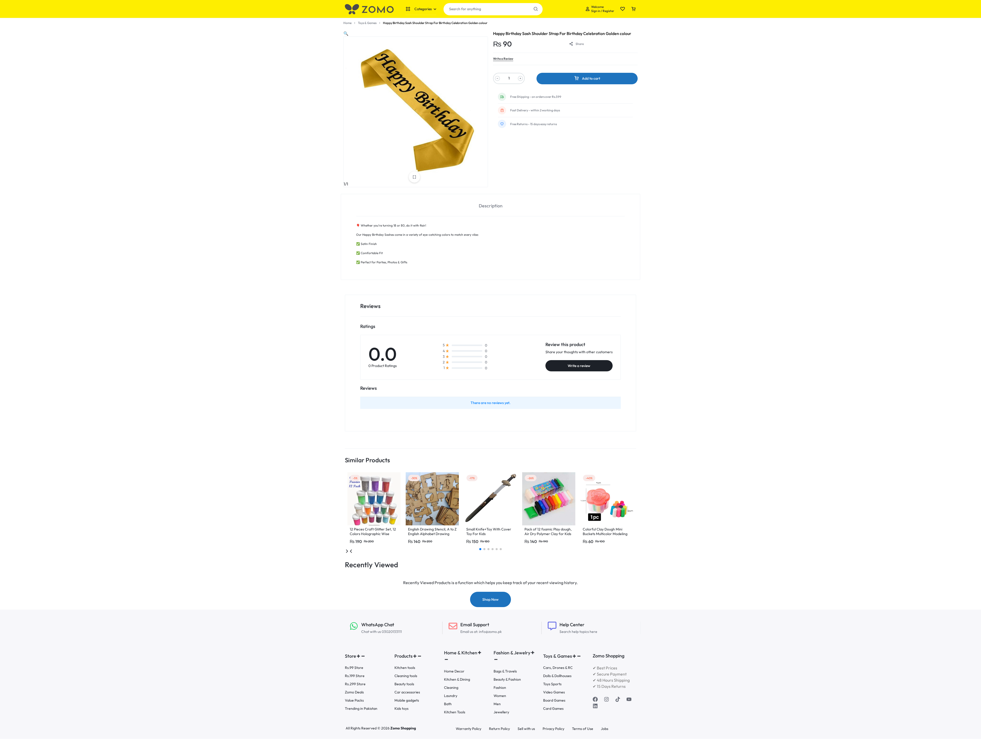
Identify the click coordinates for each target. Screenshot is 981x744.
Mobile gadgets (406, 700)
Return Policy (499, 729)
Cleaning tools (405, 676)
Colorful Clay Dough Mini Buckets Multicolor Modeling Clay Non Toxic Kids (605, 534)
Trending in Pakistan (361, 708)
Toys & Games (367, 23)
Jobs (604, 729)
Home (347, 23)
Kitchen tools (404, 668)
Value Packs (354, 700)
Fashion (500, 688)
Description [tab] (491, 206)
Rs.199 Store (355, 676)
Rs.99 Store (354, 668)
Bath (448, 704)
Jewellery (501, 712)
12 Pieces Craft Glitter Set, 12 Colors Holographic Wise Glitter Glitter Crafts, (373, 534)
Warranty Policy (468, 729)
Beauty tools (404, 684)
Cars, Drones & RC (558, 668)
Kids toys (401, 708)
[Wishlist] (622, 9)
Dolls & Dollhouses (557, 676)
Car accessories (407, 692)
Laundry (450, 696)
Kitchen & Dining (457, 679)
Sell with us (526, 729)
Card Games (553, 708)
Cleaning (451, 688)
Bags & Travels (505, 671)
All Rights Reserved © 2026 (368, 728)
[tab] (490, 205)
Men (497, 704)
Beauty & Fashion (507, 679)
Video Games (554, 692)
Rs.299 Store (355, 684)
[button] (345, 33)
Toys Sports (552, 684)
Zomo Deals (354, 692)
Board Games (554, 700)
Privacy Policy (553, 729)
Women (500, 696)
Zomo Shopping (403, 728)
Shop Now (490, 599)
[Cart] (633, 9)
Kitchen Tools (454, 712)
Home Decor (454, 671)
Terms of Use (582, 729)
